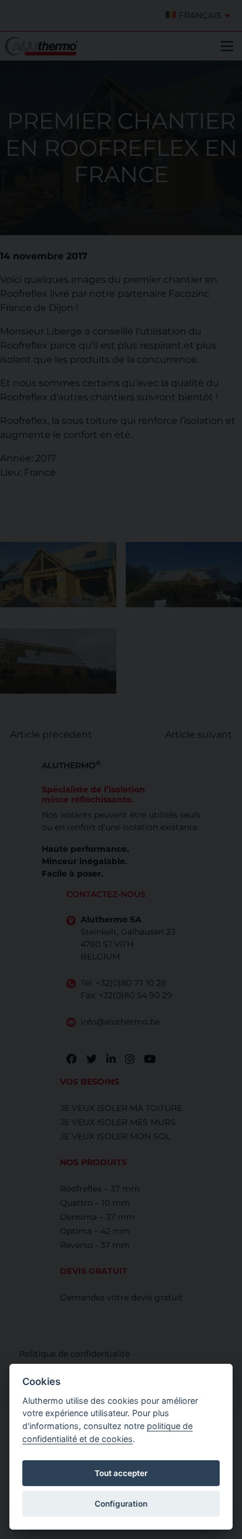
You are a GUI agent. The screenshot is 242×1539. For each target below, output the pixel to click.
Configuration (121, 1503)
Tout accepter (121, 1473)
